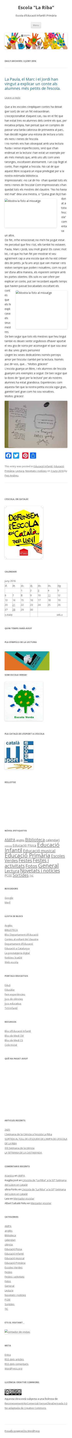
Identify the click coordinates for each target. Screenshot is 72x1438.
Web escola (11, 962)
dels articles (14, 1359)
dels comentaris (16, 1364)
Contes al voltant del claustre (21, 939)
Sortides (21, 875)
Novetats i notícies (36, 471)
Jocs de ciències (14, 999)
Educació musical (39, 850)
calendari (53, 840)
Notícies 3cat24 (13, 957)
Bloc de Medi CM (14, 1035)
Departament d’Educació (19, 944)
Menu (36, 25)
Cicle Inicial (11, 1045)
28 (13, 609)
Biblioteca (35, 840)
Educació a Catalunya (17, 948)
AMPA (10, 839)
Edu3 (7, 985)
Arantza (9, 1175)
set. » (60, 614)
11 (49, 595)
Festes (25, 860)
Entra (8, 1354)
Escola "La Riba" (36, 8)
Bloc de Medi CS (14, 1040)
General (48, 865)
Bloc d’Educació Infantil (18, 1031)
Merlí (7, 902)
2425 (7, 1129)
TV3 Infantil (11, 1008)
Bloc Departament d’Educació (21, 934)
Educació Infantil (43, 466)
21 (13, 605)
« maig (8, 614)
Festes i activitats (14, 1276)
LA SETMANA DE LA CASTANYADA (23, 1152)
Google (9, 898)
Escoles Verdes (13, 1267)
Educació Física (24, 845)
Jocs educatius (13, 1003)
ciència (8, 846)
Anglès (8, 925)
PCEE (8, 875)
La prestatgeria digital (17, 953)
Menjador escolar (24, 1198)
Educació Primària (27, 855)
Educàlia (9, 989)
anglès (20, 840)
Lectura (20, 471)
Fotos (31, 866)
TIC (31, 875)
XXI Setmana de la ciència (19, 1148)
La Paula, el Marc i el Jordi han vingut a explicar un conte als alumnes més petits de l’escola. (32, 84)
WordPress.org (13, 1368)
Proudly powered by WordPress (22, 1431)
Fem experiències (15, 994)
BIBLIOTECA (11, 930)
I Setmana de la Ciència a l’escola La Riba (28, 1134)
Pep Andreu (11, 475)
